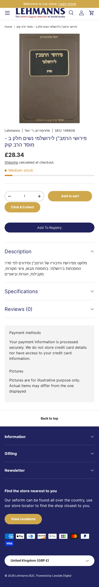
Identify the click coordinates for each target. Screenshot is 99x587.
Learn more (67, 4)
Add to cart (70, 196)
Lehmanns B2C (25, 575)
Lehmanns (12, 130)
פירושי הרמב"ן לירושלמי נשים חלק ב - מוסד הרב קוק (47, 26)
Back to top (49, 418)
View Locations (23, 519)
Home (8, 26)
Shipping (11, 162)
